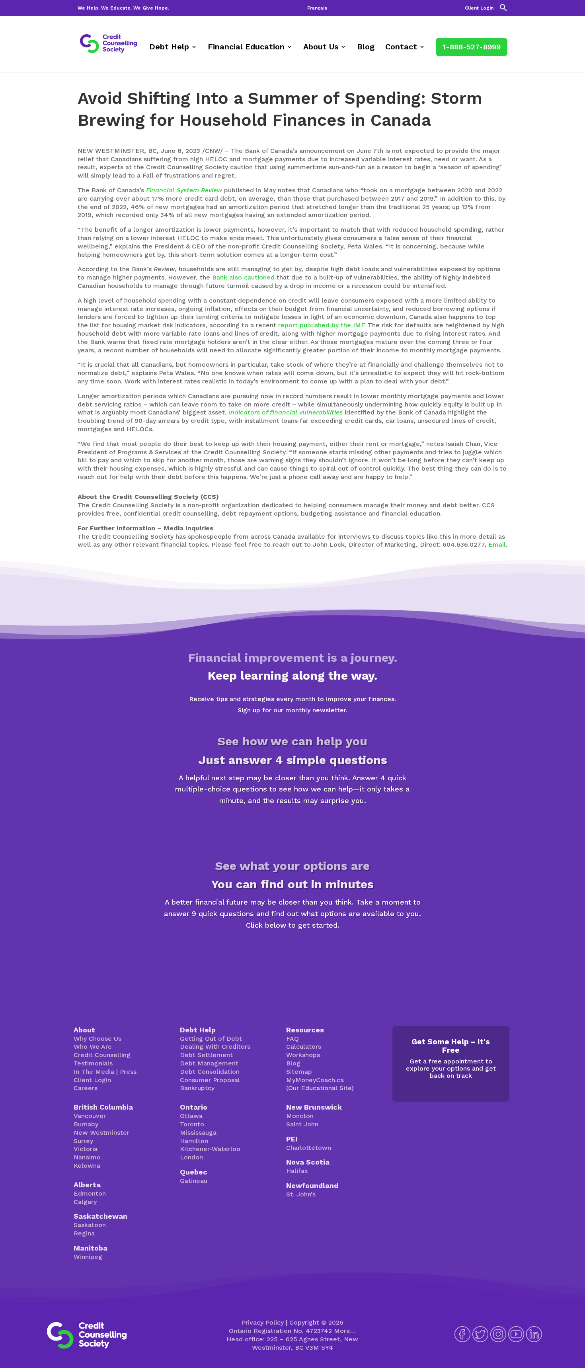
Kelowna (87, 1165)
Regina (84, 1233)
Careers (86, 1088)
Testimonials (93, 1063)
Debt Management (209, 1063)
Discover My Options (293, 953)
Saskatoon (90, 1225)
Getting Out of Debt (211, 1038)
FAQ (292, 1038)
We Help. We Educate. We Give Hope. (123, 8)
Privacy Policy (263, 1322)
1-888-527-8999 (472, 47)
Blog (365, 47)
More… (345, 1331)
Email (497, 544)
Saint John (302, 1124)
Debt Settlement (206, 1055)
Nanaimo (87, 1157)
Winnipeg (88, 1257)
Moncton (300, 1116)
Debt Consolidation (210, 1071)
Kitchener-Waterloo (210, 1149)
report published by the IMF (321, 325)
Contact (401, 47)
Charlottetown (308, 1147)
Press (128, 1071)
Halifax (297, 1171)
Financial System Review (184, 190)
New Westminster (101, 1132)
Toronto (192, 1124)
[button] (503, 10)
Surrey (83, 1141)
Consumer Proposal (210, 1080)
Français (317, 8)
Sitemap (299, 1071)
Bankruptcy (197, 1088)
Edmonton (90, 1193)
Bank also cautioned (243, 277)
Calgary (85, 1202)
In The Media (94, 1071)
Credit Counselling (102, 1055)
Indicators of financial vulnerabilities (285, 412)
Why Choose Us (97, 1038)
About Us (320, 47)
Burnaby (86, 1124)
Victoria (86, 1149)
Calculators (303, 1046)
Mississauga (198, 1132)
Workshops (303, 1055)
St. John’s (301, 1194)
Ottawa (191, 1116)
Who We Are (93, 1046)
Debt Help (169, 47)
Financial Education (246, 47)
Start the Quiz (292, 828)
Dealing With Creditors (215, 1046)
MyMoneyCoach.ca (315, 1080)
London (191, 1157)
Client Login (479, 8)
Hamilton (194, 1141)
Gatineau (193, 1180)
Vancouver (90, 1116)
